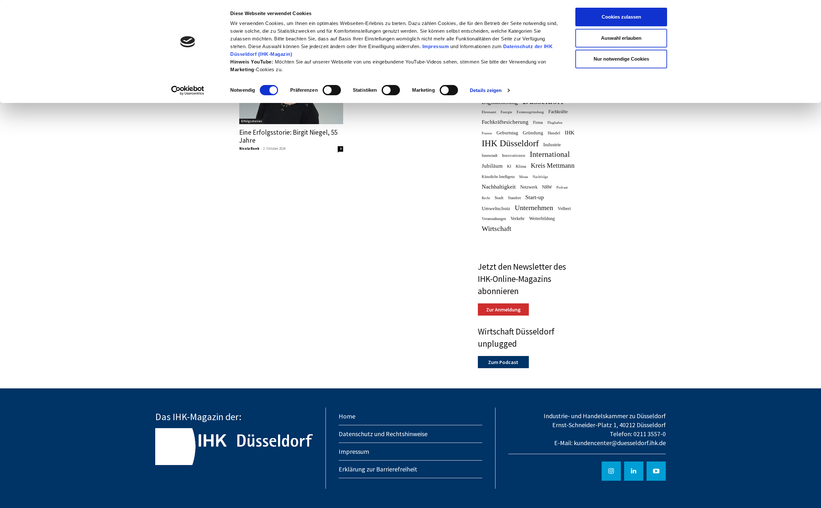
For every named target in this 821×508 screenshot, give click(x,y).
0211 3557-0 (649, 434)
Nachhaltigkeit (499, 186)
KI (509, 166)
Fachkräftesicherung (505, 122)
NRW (547, 187)
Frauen (487, 133)
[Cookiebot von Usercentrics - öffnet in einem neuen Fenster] (188, 90)
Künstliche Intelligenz (498, 176)
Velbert (564, 208)
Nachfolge (540, 177)
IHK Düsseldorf (510, 143)
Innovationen (513, 155)
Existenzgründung (530, 112)
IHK (569, 133)
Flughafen (555, 122)
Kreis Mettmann (553, 165)
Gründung (533, 132)
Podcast (562, 187)
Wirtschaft (496, 228)
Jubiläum (492, 166)
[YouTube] (656, 471)
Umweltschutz (496, 208)
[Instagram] (611, 471)
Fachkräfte (558, 111)
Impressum (436, 46)
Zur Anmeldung (503, 309)
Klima (521, 166)
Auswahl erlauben (621, 38)
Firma (538, 122)
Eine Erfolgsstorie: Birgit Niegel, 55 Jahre (288, 136)
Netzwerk (528, 187)
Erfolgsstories (251, 121)
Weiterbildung (542, 218)
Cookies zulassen (621, 17)
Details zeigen (486, 90)
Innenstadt (489, 155)
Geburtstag (507, 132)
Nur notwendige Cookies (621, 59)
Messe (523, 177)
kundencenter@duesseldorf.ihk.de (620, 443)
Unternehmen (534, 208)
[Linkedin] (633, 471)
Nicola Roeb (249, 148)
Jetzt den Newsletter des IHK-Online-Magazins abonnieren (522, 278)
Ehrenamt (489, 112)
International (550, 154)
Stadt (499, 197)
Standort (514, 198)
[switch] (332, 90)
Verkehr (518, 218)
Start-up (534, 197)
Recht (486, 198)
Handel (554, 133)
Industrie (552, 144)
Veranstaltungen (494, 218)
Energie (506, 112)
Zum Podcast (503, 362)
